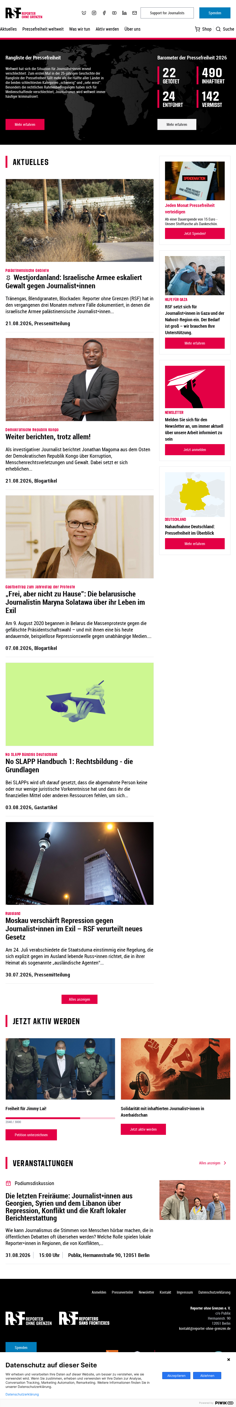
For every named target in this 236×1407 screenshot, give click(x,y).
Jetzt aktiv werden (143, 1129)
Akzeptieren (176, 1376)
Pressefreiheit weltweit (43, 29)
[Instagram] (94, 13)
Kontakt (165, 1292)
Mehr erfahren (25, 124)
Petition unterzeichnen (31, 1134)
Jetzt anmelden (194, 449)
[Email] (134, 13)
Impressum (185, 1292)
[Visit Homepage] (29, 1318)
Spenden (215, 12)
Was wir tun (79, 29)
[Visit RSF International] (85, 1318)
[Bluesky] (84, 13)
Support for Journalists (167, 12)
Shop (207, 29)
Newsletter (146, 1292)
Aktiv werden (107, 29)
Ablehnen (207, 1376)
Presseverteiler (122, 1292)
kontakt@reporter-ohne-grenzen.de (204, 1328)
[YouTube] (114, 13)
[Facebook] (104, 13)
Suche (228, 29)
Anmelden (99, 1292)
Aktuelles (8, 29)
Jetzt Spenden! (195, 233)
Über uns (132, 29)
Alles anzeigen (79, 999)
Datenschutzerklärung (214, 1292)
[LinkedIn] (124, 13)
